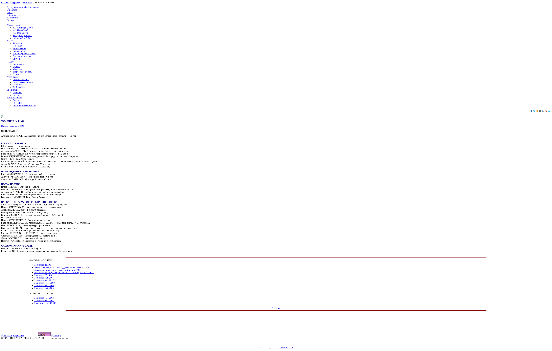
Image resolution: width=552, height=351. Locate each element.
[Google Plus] (545, 111)
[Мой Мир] (539, 111)
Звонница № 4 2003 (44, 298)
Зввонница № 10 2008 (45, 303)
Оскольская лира (21, 79)
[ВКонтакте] (530, 111)
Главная (5, 2)
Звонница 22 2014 (43, 275)
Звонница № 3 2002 (44, 300)
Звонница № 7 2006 (44, 285)
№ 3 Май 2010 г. (20, 33)
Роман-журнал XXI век (24, 53)
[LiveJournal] (542, 111)
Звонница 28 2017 (43, 265)
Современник (19, 64)
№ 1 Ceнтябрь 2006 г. (23, 27)
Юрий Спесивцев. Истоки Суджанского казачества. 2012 (62, 267)
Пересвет (17, 46)
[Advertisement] (276, 318)
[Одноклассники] (536, 111)
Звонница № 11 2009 (44, 283)
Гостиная (17, 74)
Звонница (27, 2)
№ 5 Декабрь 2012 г (22, 38)
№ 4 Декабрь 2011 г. (22, 35)
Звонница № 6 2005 (44, 288)
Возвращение (19, 48)
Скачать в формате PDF (12, 126)
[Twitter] (533, 111)
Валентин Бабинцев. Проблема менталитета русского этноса (64, 272)
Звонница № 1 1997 (44, 280)
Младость (17, 69)
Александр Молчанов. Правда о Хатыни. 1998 (57, 270)
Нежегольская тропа (23, 82)
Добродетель (19, 51)
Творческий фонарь (22, 71)
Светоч (16, 59)
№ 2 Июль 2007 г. (21, 30)
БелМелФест (19, 87)
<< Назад (276, 308)
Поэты (16, 95)
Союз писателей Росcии (24, 105)
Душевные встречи (22, 56)
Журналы (15, 2)
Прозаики (17, 92)
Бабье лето (18, 84)
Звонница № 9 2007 (44, 277)
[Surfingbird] (548, 111)
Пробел (16, 66)
